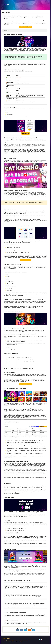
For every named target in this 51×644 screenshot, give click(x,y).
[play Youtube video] (25, 175)
